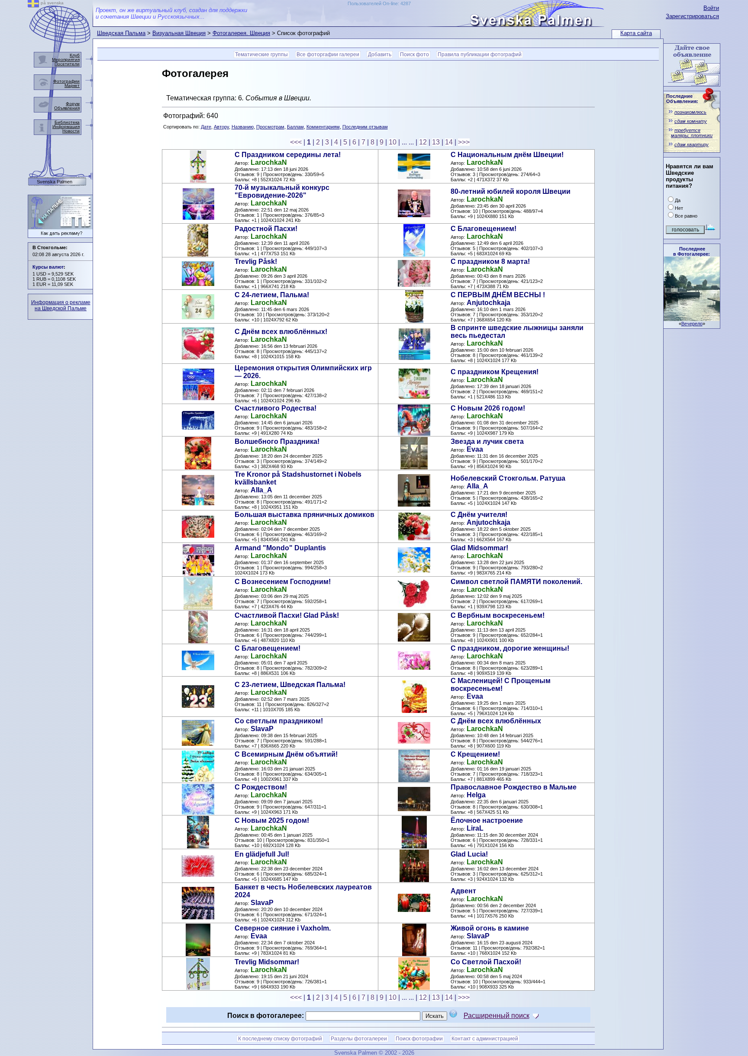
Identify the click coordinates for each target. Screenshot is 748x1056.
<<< (296, 142)
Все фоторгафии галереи (328, 54)
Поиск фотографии (419, 1039)
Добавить (379, 54)
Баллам (295, 126)
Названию (243, 126)
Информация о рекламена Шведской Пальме (60, 305)
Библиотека (67, 122)
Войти (711, 8)
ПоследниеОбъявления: (682, 98)
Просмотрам (270, 126)
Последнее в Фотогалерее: (691, 251)
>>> (464, 142)
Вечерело (692, 323)
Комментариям (323, 126)
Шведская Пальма (121, 33)
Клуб (75, 55)
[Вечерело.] (692, 318)
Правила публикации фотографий (480, 54)
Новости (71, 130)
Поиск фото (414, 54)
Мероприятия (66, 59)
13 (436, 142)
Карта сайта (636, 33)
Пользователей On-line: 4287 (379, 3)
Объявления (67, 108)
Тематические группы (261, 54)
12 (423, 142)
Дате (206, 126)
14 (449, 142)
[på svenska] (33, 5)
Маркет (72, 85)
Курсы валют (48, 267)
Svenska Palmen (54, 182)
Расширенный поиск (496, 1015)
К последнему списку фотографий (280, 1039)
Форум (73, 103)
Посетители (67, 63)
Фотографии (66, 81)
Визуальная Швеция (179, 33)
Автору (221, 126)
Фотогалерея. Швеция (241, 33)
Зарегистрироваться (692, 16)
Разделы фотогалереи (359, 1039)
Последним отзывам (365, 126)
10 (393, 142)
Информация (66, 126)
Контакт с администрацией (484, 1039)
